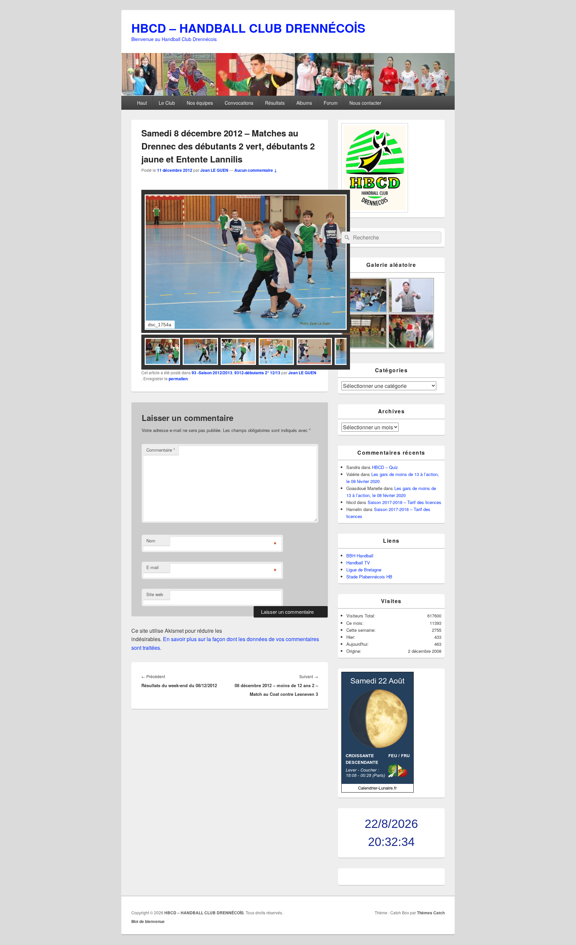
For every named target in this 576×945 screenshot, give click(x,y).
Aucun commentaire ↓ (255, 170)
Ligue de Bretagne (363, 569)
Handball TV (358, 562)
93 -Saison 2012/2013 (212, 373)
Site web (154, 594)
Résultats (275, 102)
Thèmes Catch (431, 913)
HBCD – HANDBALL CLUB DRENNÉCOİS (248, 27)
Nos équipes (200, 102)
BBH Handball (359, 555)
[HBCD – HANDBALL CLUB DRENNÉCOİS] (288, 93)
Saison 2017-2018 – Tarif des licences (404, 502)
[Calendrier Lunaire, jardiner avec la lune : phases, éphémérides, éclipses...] (377, 791)
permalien (178, 379)
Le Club (167, 102)
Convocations (239, 102)
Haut (142, 102)
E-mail (152, 567)
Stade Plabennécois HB (369, 576)
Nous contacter (365, 102)
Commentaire (160, 450)
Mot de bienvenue (148, 921)
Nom (150, 540)
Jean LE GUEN (214, 170)
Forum (331, 102)
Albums (304, 102)
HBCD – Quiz (385, 467)
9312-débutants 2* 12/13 (257, 373)
